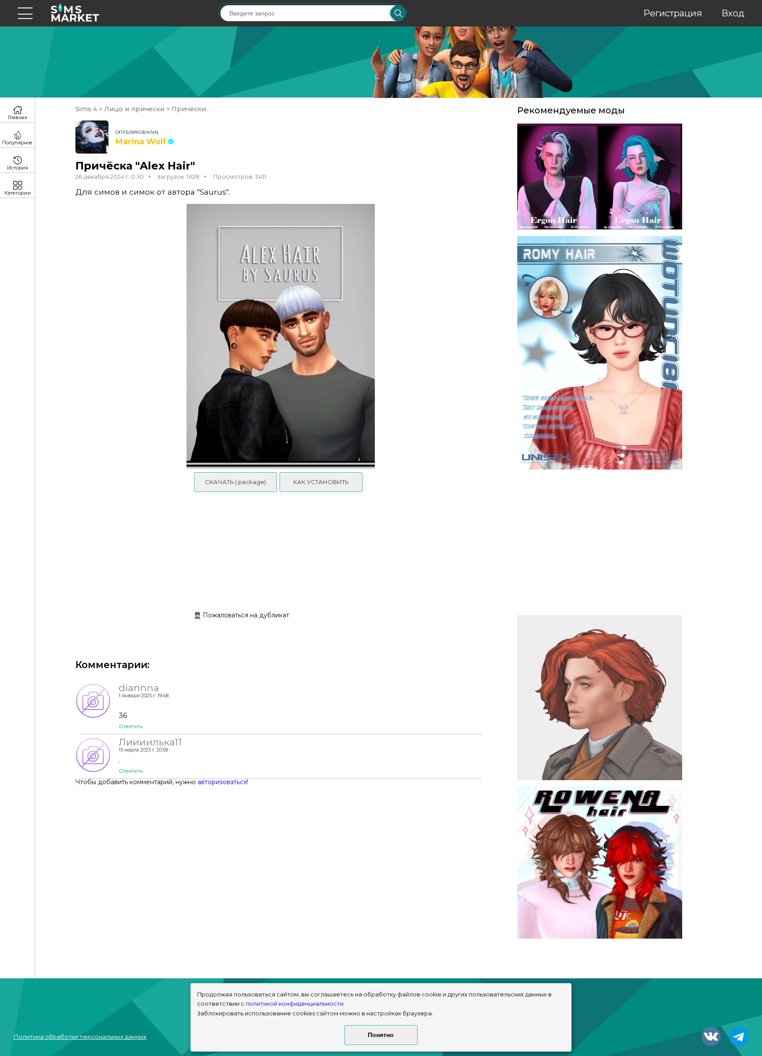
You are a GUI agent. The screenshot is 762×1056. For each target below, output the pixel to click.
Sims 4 (87, 109)
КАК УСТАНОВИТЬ (321, 481)
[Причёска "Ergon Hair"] (599, 176)
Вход (732, 13)
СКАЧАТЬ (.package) (235, 481)
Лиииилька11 (150, 741)
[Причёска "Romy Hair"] (599, 353)
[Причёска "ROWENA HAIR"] (599, 863)
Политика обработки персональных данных (79, 1036)
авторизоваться (222, 782)
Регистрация (672, 13)
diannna (139, 687)
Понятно (381, 1034)
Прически (188, 109)
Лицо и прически (134, 109)
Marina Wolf (141, 141)
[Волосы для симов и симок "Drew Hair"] (599, 697)
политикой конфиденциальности (295, 1003)
